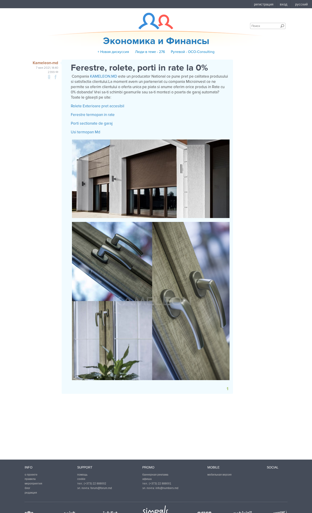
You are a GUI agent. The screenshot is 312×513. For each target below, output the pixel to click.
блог (27, 488)
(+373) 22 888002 (95, 483)
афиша (147, 479)
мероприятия (33, 483)
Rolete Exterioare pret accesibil (97, 106)
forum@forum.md (101, 488)
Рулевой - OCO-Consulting (192, 52)
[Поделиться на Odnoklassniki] (49, 77)
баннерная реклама (155, 474)
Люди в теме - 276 (150, 52)
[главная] (153, 21)
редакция (31, 492)
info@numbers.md (167, 488)
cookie (81, 479)
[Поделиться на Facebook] (55, 77)
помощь (82, 474)
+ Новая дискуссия (113, 52)
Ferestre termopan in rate (93, 114)
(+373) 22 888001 (160, 483)
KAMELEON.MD (103, 76)
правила (30, 479)
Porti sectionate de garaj (92, 123)
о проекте (31, 474)
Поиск (282, 26)
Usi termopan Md (85, 132)
